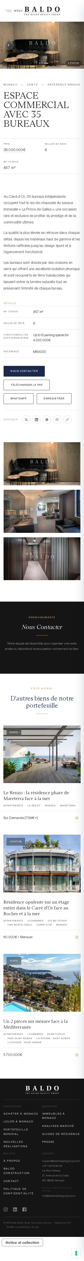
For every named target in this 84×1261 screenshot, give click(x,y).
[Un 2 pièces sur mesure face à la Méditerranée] (77, 1055)
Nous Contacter (24, 371)
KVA (69, 1222)
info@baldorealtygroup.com (59, 1195)
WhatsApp (19, 398)
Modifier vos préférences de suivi (23, 1227)
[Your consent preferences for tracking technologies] (76, 1253)
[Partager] (67, 419)
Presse (48, 1141)
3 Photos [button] (73, 63)
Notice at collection (22, 1242)
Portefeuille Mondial (16, 1132)
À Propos (12, 1160)
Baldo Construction (17, 1171)
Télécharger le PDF (27, 385)
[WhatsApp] (47, 419)
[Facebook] (24, 1209)
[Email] (57, 419)
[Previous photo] (8, 45)
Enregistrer (54, 398)
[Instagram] (6, 1209)
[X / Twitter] (26, 419)
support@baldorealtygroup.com (61, 1161)
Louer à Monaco (19, 1121)
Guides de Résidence (61, 1134)
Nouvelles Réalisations (16, 1144)
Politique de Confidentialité (19, 1191)
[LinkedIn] (36, 419)
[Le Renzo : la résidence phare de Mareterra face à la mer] (77, 818)
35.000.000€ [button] (14, 150)
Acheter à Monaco (21, 1113)
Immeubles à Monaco (53, 1116)
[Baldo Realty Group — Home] (41, 11)
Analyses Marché (58, 1126)
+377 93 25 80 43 (52, 1165)
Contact (11, 1181)
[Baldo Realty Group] (42, 1090)
